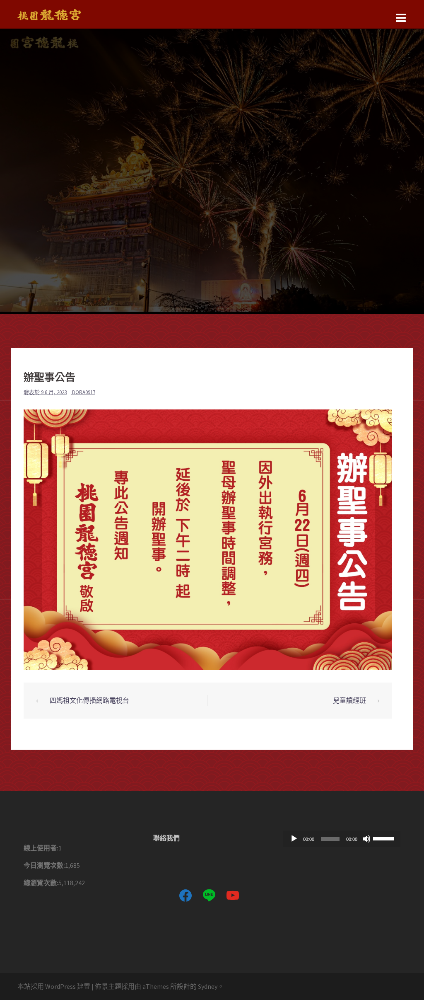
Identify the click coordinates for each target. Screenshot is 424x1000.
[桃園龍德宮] (49, 14)
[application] (341, 839)
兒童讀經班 (349, 700)
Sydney (207, 986)
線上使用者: (41, 848)
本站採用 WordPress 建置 (53, 986)
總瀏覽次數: (41, 883)
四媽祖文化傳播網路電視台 (89, 700)
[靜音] (366, 839)
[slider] (384, 838)
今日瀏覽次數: (44, 865)
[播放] (294, 839)
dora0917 (83, 392)
